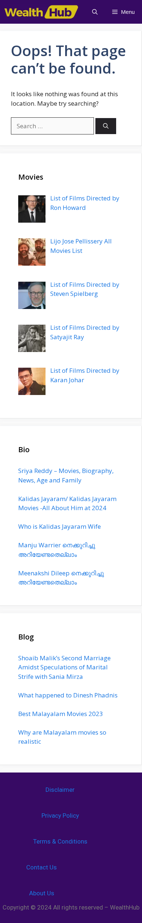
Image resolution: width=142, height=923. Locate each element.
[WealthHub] (42, 12)
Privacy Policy (60, 815)
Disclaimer (60, 789)
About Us (41, 893)
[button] (95, 12)
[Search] (105, 126)
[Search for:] (53, 126)
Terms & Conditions (60, 841)
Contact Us (41, 867)
